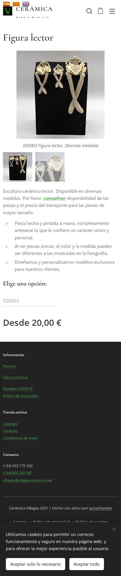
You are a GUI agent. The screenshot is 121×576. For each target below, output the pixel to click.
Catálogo (10, 423)
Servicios (10, 430)
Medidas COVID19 (18, 388)
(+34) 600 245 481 (18, 472)
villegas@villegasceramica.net (27, 480)
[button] (89, 11)
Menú (112, 11)
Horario (9, 365)
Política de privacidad (20, 395)
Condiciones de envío (20, 437)
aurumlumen (100, 508)
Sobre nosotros (15, 377)
